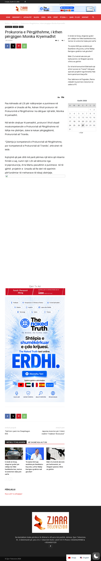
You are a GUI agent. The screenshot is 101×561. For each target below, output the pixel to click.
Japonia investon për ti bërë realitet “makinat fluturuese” (53, 432)
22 (90, 121)
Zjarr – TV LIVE (74, 17)
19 (79, 121)
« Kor (81, 132)
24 (70, 125)
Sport (55, 17)
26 (79, 125)
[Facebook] (25, 1)
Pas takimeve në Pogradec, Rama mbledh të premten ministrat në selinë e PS (81, 82)
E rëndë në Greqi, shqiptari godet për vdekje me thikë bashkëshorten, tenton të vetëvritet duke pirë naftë (82, 38)
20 (83, 121)
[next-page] (10, 479)
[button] (93, 17)
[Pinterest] (18, 46)
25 (74, 125)
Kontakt (85, 17)
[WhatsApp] (24, 46)
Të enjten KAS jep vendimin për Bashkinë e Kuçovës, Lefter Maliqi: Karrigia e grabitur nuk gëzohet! (34, 467)
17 (70, 121)
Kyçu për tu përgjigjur (13, 494)
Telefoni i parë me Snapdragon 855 (17, 432)
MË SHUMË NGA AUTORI (37, 442)
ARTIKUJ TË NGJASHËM (15, 442)
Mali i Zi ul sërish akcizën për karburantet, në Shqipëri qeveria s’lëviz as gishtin (80, 58)
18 (74, 121)
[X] (13, 46)
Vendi (43, 17)
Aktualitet (28, 17)
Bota (49, 17)
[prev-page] (6, 479)
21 (87, 121)
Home (8, 17)
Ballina (7, 23)
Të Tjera (63, 17)
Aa (59, 97)
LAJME (15, 27)
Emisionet (16, 17)
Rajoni (36, 17)
